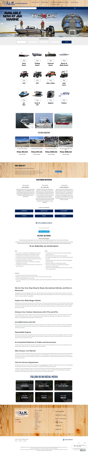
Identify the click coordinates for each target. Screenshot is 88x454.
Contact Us (20, 440)
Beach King (37, 426)
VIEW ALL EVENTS (44, 231)
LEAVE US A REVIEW (44, 207)
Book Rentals (45, 2)
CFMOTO (36, 425)
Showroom (37, 414)
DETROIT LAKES (44, 210)
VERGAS (44, 215)
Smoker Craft (37, 422)
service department (44, 365)
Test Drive (37, 417)
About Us (36, 412)
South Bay (37, 418)
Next (86, 24)
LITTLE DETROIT (64, 210)
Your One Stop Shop (54, 4)
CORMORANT (24, 210)
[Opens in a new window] (15, 422)
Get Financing (75, 2)
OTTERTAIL (24, 215)
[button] (44, 170)
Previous (4, 24)
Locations (37, 413)
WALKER (64, 215)
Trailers (36, 429)
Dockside (36, 420)
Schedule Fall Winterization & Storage (60, 2)
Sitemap (24, 440)
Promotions (37, 416)
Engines (36, 428)
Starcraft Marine (38, 421)
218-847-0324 (36, 2)
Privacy (16, 440)
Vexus (36, 424)
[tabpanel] (44, 23)
